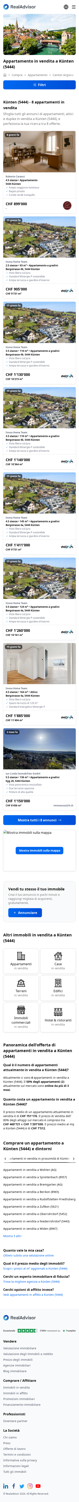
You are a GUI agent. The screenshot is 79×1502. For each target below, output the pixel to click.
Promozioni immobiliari (19, 1399)
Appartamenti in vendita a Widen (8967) (30, 1229)
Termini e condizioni (17, 1454)
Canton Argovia (63, 75)
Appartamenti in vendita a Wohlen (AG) (29, 1170)
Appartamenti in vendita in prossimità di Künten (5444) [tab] (41, 1158)
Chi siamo (10, 1437)
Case (58, 966)
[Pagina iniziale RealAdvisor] (19, 7)
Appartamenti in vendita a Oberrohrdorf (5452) (35, 1214)
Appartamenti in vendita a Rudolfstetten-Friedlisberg (39, 1199)
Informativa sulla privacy (20, 1460)
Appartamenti (21, 966)
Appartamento (37, 75)
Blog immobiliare (15, 1371)
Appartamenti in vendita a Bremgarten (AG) (32, 1184)
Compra (17, 75)
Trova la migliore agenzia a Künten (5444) (31, 1281)
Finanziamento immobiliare (22, 1405)
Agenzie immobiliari (17, 1365)
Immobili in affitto (15, 1393)
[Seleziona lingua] (66, 7)
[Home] (4, 75)
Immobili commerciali (21, 1022)
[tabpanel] (39, 1200)
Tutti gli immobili (14, 1472)
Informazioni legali (16, 1466)
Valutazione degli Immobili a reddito (28, 1354)
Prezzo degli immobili (18, 1360)
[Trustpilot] (39, 1330)
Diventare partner (15, 1421)
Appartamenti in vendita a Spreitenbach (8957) (35, 1177)
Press (7, 1443)
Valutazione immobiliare (19, 1348)
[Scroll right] (71, 1158)
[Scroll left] (8, 1158)
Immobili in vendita (16, 1387)
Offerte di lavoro (14, 1449)
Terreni (21, 993)
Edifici (58, 993)
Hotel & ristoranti (58, 1022)
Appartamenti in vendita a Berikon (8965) (31, 1192)
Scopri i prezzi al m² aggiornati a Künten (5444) (35, 1268)
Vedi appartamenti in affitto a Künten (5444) (33, 1295)
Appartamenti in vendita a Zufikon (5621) (31, 1206)
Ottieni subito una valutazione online (28, 1255)
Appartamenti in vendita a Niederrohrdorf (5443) (36, 1221)
